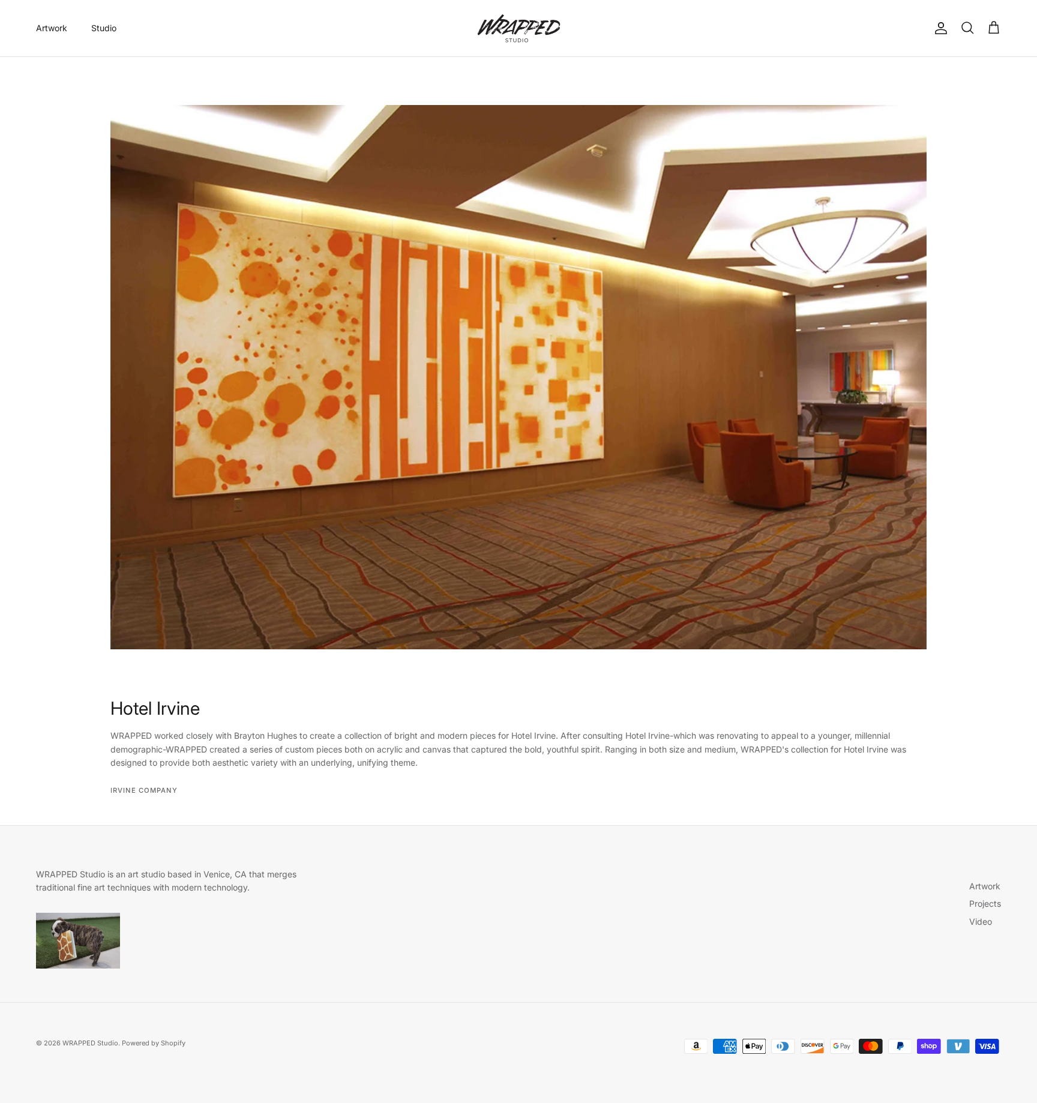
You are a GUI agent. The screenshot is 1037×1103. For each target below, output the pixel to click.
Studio (103, 28)
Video (980, 921)
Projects (985, 903)
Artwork (51, 28)
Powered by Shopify (153, 1043)
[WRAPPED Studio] (518, 28)
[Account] (938, 28)
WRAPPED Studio (90, 1043)
